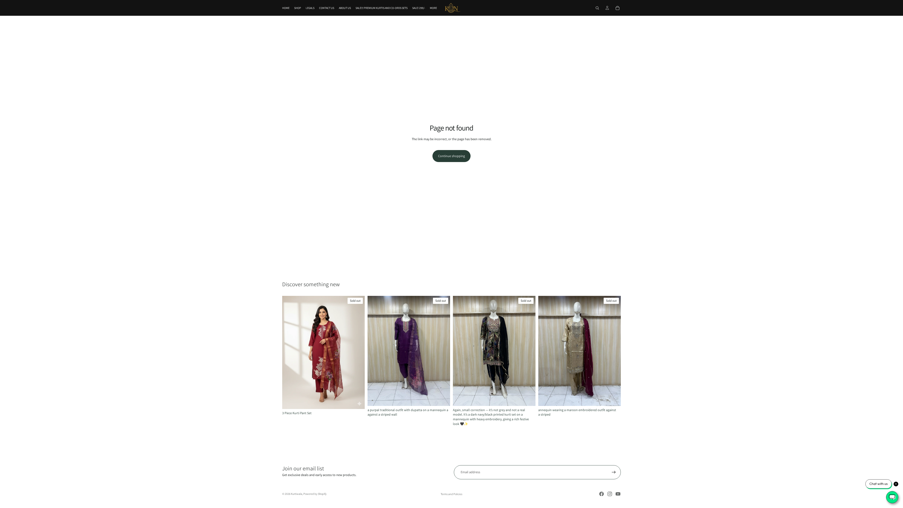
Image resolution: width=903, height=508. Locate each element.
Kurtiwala (296, 494)
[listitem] (433, 8)
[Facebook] (601, 494)
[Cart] (617, 8)
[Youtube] (618, 494)
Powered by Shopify (315, 494)
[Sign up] (614, 472)
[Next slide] (358, 352)
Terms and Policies (451, 494)
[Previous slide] (289, 352)
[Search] (597, 8)
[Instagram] (610, 494)
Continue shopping (451, 156)
